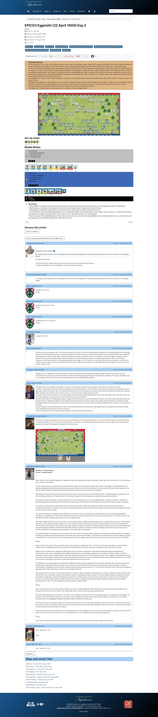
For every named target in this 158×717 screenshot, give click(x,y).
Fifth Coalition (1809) (39, 34)
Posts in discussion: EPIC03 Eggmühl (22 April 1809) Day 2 (44, 238)
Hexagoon (30, 369)
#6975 (129, 383)
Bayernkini (30, 626)
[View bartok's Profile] (29, 293)
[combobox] (121, 11)
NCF (28, 332)
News (65, 11)
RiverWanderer (31, 416)
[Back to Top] (155, 714)
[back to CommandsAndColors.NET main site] (30, 704)
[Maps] (49, 11)
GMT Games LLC (105, 708)
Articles (55, 11)
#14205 (129, 286)
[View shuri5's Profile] (26, 647)
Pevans (29, 383)
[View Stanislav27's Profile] (29, 474)
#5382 (129, 644)
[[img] (38, 541)
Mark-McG (30, 243)
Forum (72, 11)
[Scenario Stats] (95, 56)
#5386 (129, 626)
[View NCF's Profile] (29, 339)
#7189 (129, 369)
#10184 (129, 348)
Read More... (30, 654)
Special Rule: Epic (55, 50)
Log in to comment (32, 231)
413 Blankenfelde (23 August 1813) (37, 682)
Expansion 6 (66, 50)
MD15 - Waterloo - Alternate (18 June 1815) (39, 679)
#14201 (129, 301)
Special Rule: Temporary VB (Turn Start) (81, 46)
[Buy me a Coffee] (42, 704)
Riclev (28, 348)
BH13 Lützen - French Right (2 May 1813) (39, 666)
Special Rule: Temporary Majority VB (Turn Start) (108, 46)
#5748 (129, 466)
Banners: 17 (29, 46)
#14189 (129, 316)
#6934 (129, 416)
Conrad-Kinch (31, 274)
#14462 (129, 274)
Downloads (81, 11)
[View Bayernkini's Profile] (29, 634)
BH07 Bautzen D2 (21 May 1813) (36, 672)
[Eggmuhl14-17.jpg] (60, 445)
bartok (29, 286)
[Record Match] (92, 56)
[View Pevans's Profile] (29, 392)
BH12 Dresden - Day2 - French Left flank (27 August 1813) (44, 687)
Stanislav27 (30, 466)
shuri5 (29, 644)
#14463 (129, 243)
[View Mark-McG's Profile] (29, 251)
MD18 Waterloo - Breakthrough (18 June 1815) (40, 674)
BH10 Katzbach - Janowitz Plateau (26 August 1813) (42, 677)
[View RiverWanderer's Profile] (29, 423)
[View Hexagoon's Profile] (26, 372)
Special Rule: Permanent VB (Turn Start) (37, 50)
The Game (36, 11)
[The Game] (41, 11)
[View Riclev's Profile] (26, 351)
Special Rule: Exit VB (61, 46)
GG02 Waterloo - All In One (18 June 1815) (39, 669)
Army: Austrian (39, 46)
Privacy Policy (83, 711)
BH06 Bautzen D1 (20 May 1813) (36, 685)
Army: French (49, 46)
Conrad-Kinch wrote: (44, 251)
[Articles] (59, 11)
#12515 (129, 332)
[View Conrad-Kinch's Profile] (26, 277)
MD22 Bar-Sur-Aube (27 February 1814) (38, 664)
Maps (46, 11)
